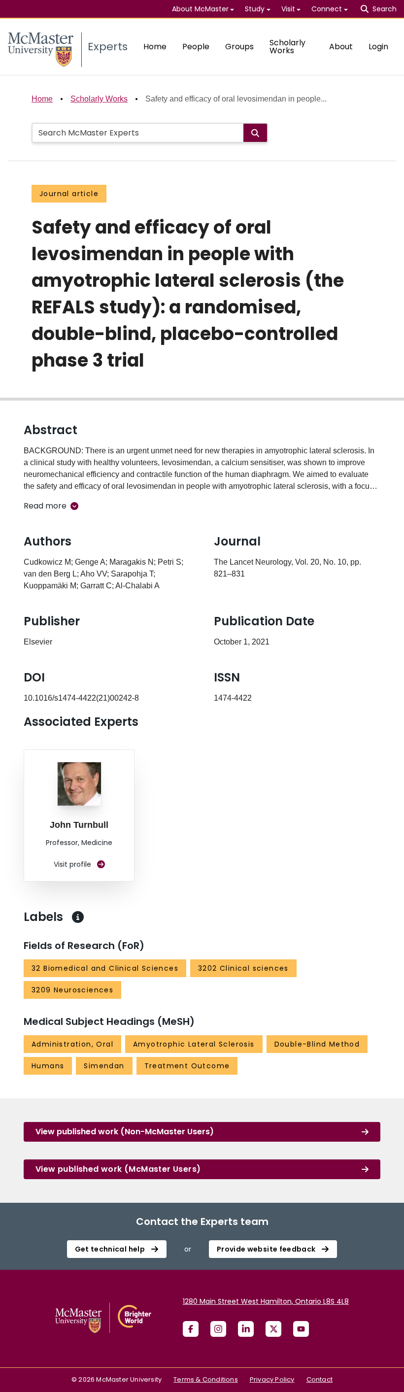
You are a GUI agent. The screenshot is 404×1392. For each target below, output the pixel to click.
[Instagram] (218, 1329)
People (195, 46)
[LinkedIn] (246, 1329)
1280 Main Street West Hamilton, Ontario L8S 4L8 (266, 1301)
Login (378, 46)
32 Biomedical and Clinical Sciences (105, 968)
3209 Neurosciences (72, 990)
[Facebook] (191, 1329)
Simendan (104, 1066)
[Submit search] (255, 133)
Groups (239, 46)
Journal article (69, 194)
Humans (48, 1066)
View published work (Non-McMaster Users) (124, 1131)
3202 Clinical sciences (243, 968)
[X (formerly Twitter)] (273, 1329)
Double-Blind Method (317, 1044)
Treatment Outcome (187, 1066)
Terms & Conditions (205, 1379)
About (341, 46)
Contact (319, 1379)
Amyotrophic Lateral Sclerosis (194, 1044)
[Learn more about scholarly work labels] (78, 917)
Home (155, 46)
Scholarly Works (287, 46)
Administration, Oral (72, 1044)
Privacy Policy (272, 1379)
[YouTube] (301, 1329)
